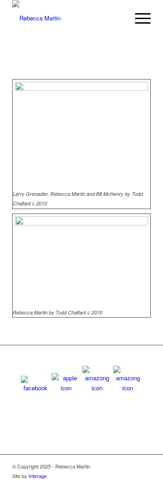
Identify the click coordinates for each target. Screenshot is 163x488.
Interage (38, 475)
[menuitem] (138, 18)
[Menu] (138, 18)
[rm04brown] (67, 18)
